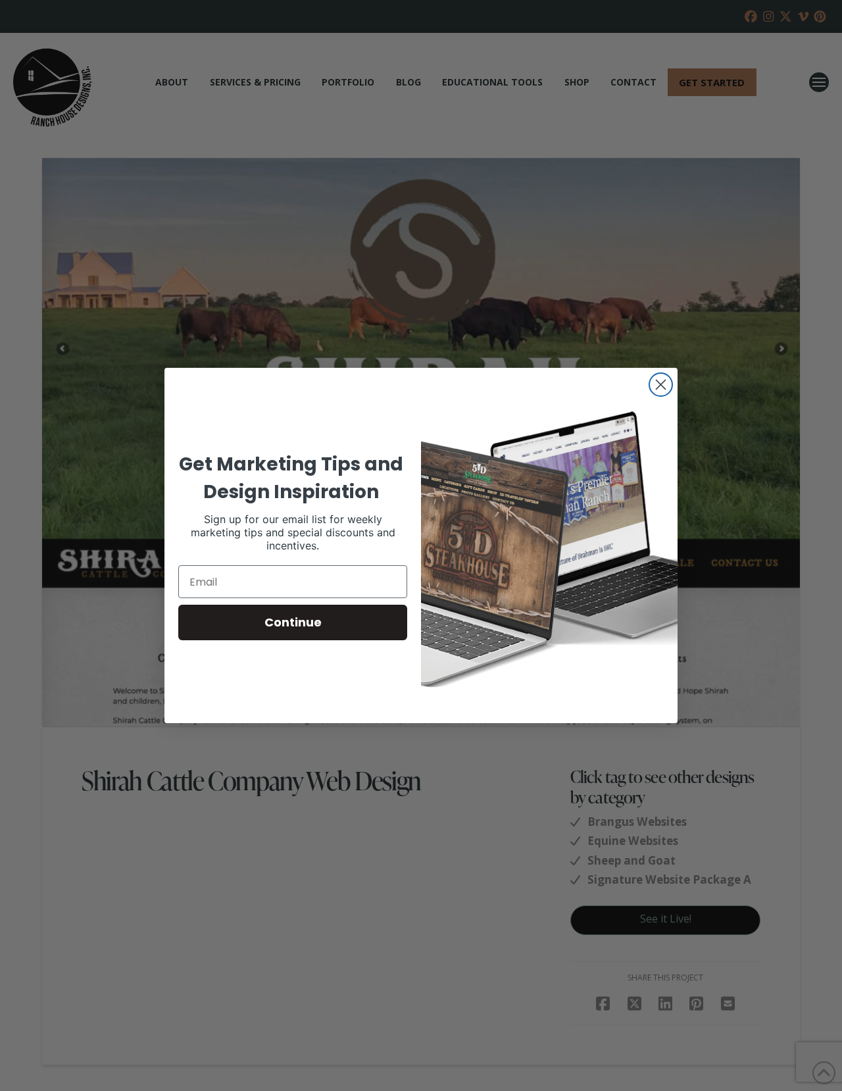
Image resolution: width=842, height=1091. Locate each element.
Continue (293, 622)
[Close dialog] (660, 384)
